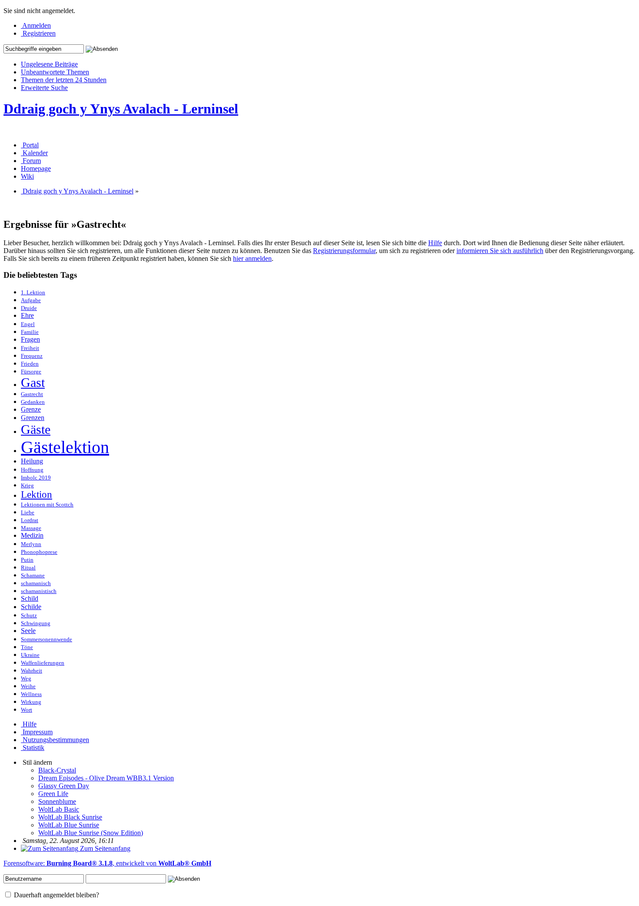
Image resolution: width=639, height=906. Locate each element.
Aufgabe (31, 300)
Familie (30, 332)
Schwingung (35, 623)
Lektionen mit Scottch (47, 505)
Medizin (32, 536)
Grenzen (32, 418)
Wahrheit (31, 671)
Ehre (27, 316)
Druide (29, 308)
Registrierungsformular (344, 250)
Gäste (35, 429)
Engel (28, 324)
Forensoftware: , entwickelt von (107, 863)
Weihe (28, 686)
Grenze (31, 409)
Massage (31, 528)
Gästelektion (65, 447)
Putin (27, 560)
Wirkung (31, 702)
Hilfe (435, 242)
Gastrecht (32, 394)
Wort (26, 710)
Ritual (28, 568)
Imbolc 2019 (36, 478)
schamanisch (36, 583)
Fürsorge (31, 372)
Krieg (27, 486)
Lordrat (29, 520)
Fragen (30, 339)
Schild (29, 599)
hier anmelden (252, 258)
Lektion (36, 494)
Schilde (31, 607)
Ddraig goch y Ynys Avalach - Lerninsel (120, 109)
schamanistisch (39, 591)
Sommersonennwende (46, 639)
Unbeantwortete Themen (55, 72)
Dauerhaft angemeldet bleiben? (55, 895)
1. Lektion (33, 293)
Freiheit (30, 348)
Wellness (31, 694)
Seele (28, 631)
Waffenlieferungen (42, 663)
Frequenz (32, 356)
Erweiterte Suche (44, 87)
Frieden (30, 364)
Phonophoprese (39, 552)
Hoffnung (32, 470)
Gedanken (33, 402)
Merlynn (31, 544)
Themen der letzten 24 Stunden (63, 79)
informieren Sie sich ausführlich (499, 250)
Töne (27, 647)
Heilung (32, 461)
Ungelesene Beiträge (49, 64)
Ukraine (30, 655)
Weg (26, 679)
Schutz (29, 616)
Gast (33, 382)
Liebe (27, 513)
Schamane (33, 576)
